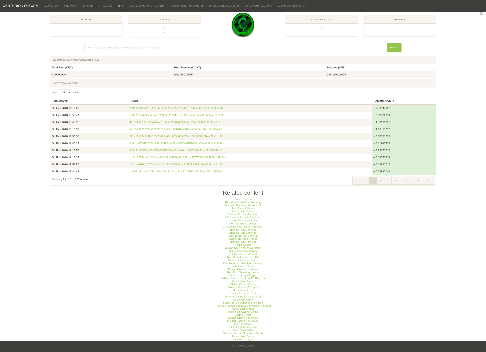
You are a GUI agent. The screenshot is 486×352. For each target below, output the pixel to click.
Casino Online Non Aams (243, 269)
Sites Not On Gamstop (243, 232)
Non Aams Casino (243, 208)
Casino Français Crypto (243, 275)
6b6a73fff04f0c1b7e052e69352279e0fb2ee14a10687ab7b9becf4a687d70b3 (175, 150)
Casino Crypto (243, 314)
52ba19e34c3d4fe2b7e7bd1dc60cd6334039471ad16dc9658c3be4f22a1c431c (176, 136)
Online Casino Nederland (224, 6)
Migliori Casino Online (243, 284)
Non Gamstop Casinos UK (243, 256)
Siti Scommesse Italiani (243, 250)
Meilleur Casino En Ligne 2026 (243, 296)
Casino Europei (243, 199)
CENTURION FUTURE (20, 6)
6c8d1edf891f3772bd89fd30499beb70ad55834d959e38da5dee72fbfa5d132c (175, 143)
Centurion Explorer (243, 346)
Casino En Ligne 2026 (243, 293)
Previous (361, 180)
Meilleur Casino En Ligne (243, 260)
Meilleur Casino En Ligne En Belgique (243, 278)
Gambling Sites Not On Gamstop (243, 263)
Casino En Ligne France (242, 238)
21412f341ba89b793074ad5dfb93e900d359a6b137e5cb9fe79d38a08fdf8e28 (176, 108)
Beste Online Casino (243, 266)
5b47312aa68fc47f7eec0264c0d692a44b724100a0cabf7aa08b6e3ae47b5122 (176, 115)
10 (419, 180)
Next (429, 180)
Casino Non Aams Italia (243, 220)
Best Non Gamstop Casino (243, 272)
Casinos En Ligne (242, 339)
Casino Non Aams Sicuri (243, 326)
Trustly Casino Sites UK (243, 253)
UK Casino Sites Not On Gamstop (243, 226)
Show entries (66, 92)
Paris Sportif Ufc (243, 290)
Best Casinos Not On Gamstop (147, 6)
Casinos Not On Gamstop (243, 214)
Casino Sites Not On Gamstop (243, 247)
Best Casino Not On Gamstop (243, 202)
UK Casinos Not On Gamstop (187, 6)
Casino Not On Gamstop (292, 6)
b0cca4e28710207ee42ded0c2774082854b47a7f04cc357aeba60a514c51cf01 (176, 164)
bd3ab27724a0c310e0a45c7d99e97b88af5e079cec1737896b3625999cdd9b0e (177, 157)
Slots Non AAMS (243, 329)
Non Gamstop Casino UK (258, 6)
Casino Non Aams (243, 211)
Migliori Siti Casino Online (243, 311)
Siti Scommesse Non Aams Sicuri (243, 333)
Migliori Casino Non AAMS (243, 320)
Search (394, 47)
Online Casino (242, 244)
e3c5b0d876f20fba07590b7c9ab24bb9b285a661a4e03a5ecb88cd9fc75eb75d (176, 129)
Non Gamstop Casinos (242, 223)
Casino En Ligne (243, 299)
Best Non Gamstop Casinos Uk (243, 205)
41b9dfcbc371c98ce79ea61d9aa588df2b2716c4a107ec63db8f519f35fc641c (175, 122)
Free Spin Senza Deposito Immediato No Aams (243, 305)
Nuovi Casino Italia (243, 308)
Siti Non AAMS (243, 323)
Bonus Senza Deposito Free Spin (243, 302)
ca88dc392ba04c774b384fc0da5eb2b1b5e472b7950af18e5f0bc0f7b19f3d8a (175, 171)
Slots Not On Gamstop (243, 229)
